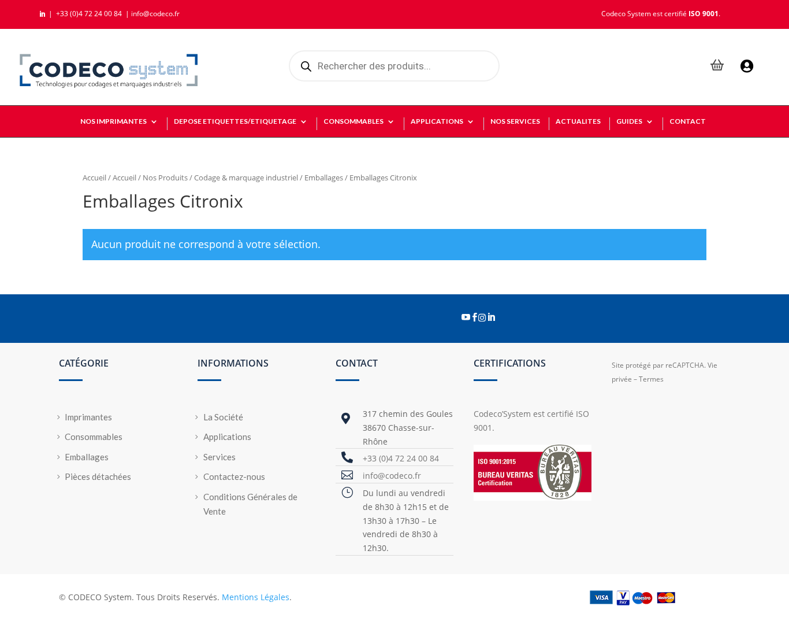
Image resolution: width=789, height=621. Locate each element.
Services (219, 457)
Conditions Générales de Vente (250, 504)
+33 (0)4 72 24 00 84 (90, 14)
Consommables (93, 436)
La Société (223, 417)
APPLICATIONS (437, 121)
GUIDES (629, 121)
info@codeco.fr (155, 14)
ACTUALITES (578, 121)
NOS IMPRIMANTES (113, 121)
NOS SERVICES (515, 121)
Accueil (94, 177)
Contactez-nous (234, 476)
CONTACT (687, 121)
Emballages (323, 177)
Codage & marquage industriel (246, 177)
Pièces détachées (98, 476)
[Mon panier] (717, 66)
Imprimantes (88, 417)
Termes (651, 379)
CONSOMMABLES (353, 121)
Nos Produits (165, 177)
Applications (227, 436)
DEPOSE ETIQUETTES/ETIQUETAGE (235, 121)
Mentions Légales (255, 597)
